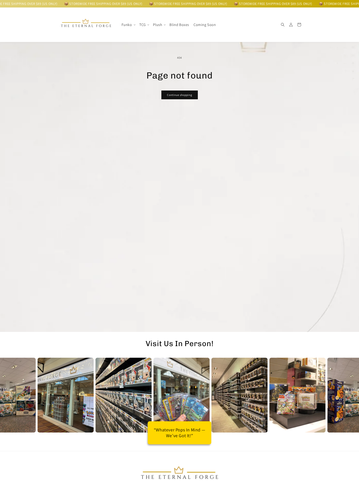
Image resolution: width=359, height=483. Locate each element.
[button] (128, 24)
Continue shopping (179, 95)
